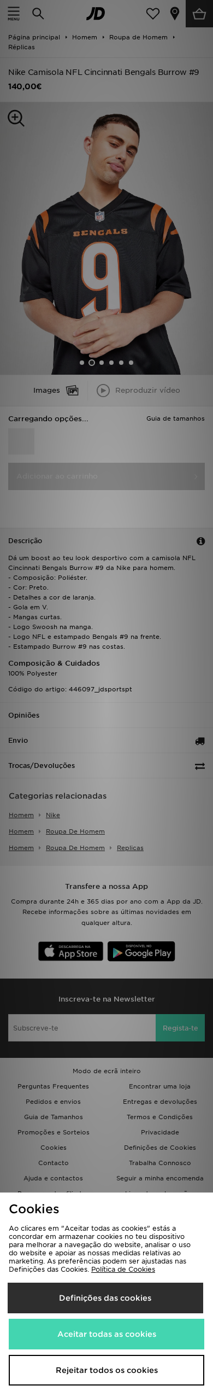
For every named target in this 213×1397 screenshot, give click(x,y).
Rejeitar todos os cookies (107, 1370)
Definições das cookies (105, 1298)
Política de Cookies (123, 1269)
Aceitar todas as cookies (106, 1334)
